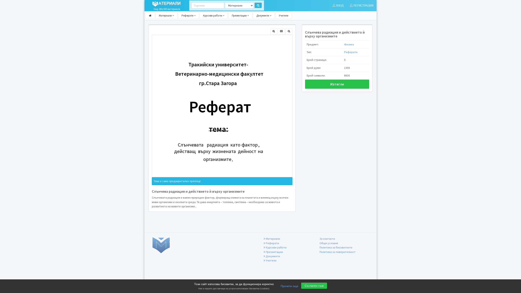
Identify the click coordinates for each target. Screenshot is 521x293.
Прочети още (289, 286)
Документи (263, 15)
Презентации (239, 15)
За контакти (327, 239)
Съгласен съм (314, 285)
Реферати (188, 15)
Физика (349, 44)
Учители (283, 15)
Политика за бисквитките (336, 247)
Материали (165, 15)
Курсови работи (213, 15)
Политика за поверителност (338, 252)
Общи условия (329, 243)
